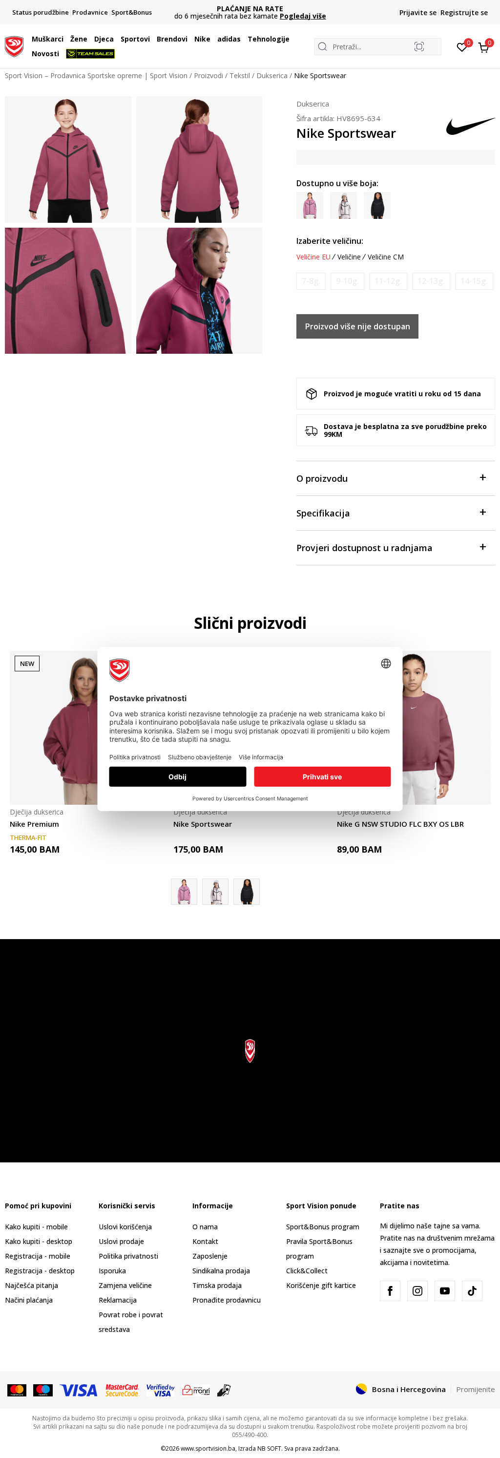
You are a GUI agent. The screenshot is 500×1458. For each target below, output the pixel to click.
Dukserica (272, 75)
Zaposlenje (210, 1256)
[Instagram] (417, 1291)
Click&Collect (307, 1270)
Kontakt (205, 1241)
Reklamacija (118, 1300)
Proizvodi (208, 75)
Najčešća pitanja (31, 1285)
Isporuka (112, 1270)
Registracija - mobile (37, 1256)
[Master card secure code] (122, 1389)
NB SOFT (269, 1448)
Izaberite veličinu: (329, 240)
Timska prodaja (217, 1285)
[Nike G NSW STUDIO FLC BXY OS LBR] (414, 728)
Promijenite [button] (475, 1389)
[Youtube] (445, 1291)
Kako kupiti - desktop (38, 1241)
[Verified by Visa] (160, 1389)
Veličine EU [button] (313, 257)
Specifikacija (323, 513)
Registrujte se (464, 12)
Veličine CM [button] (386, 257)
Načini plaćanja (29, 1300)
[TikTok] (472, 1291)
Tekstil (239, 75)
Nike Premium (34, 824)
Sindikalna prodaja (221, 1270)
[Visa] (79, 1389)
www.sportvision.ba (208, 1448)
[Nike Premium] (87, 728)
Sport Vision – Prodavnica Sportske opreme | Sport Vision (96, 75)
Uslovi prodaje (121, 1241)
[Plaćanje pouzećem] (224, 1389)
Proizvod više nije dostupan (357, 326)
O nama (205, 1226)
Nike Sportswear (202, 824)
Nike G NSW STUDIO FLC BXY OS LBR (400, 824)
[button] (66, 39)
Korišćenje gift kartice (321, 1285)
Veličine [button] (349, 257)
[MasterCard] (16, 1389)
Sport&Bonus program (322, 1226)
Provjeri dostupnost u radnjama (364, 548)
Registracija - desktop (40, 1270)
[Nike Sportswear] (215, 891)
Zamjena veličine (125, 1285)
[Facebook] (390, 1291)
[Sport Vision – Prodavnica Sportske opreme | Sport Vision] (14, 45)
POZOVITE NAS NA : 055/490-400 (250, 8)
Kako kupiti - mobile (36, 1226)
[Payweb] (196, 1389)
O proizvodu (322, 478)
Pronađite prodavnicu (226, 1300)
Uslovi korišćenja (125, 1226)
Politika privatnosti (128, 1256)
